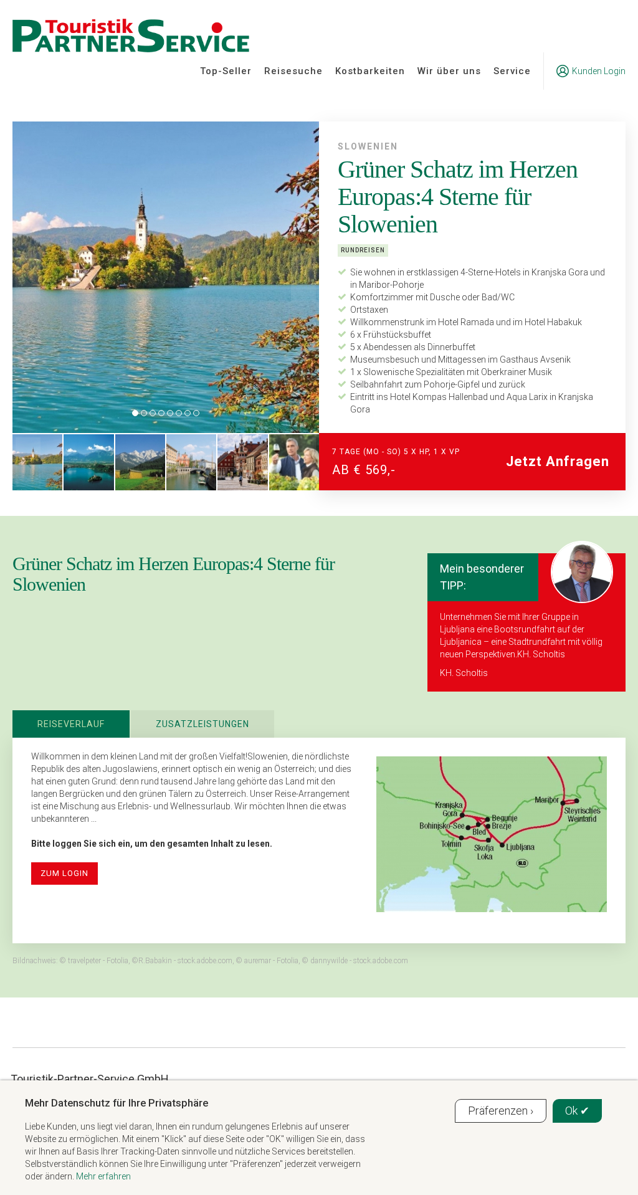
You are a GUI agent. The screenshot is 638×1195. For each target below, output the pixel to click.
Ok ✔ (577, 1110)
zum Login (64, 873)
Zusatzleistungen (202, 724)
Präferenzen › (500, 1110)
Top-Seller (226, 71)
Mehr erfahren (103, 1176)
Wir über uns (449, 71)
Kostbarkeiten (370, 71)
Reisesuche (293, 71)
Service (512, 71)
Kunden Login (599, 71)
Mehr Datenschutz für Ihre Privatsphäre (116, 1103)
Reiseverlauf (71, 724)
